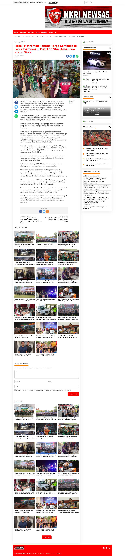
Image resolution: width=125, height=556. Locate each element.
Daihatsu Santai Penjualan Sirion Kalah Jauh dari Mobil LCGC (100, 87)
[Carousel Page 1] (96, 114)
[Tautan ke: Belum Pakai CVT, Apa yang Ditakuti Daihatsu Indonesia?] (87, 80)
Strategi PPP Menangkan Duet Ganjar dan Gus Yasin (95, 109)
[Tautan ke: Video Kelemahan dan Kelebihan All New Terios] (97, 60)
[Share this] (67, 56)
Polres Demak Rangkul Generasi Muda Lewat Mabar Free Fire (46, 281)
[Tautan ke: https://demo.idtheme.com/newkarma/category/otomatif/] (110, 48)
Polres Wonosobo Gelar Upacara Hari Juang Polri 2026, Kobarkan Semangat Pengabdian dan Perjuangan (24, 300)
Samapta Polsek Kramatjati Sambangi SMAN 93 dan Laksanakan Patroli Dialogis (56, 218)
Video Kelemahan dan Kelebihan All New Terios (95, 73)
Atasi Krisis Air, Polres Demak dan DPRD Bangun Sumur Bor (68, 300)
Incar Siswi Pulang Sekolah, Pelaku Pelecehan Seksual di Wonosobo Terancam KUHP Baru (24, 281)
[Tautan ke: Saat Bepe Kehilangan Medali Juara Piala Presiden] (97, 138)
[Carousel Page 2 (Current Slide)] (98, 114)
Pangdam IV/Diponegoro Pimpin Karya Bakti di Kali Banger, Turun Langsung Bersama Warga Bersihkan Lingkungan (24, 318)
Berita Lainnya (87, 207)
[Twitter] (44, 211)
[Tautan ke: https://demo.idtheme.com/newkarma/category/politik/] (110, 97)
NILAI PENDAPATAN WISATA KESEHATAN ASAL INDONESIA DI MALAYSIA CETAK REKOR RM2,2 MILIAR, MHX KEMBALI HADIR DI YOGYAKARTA (96, 200)
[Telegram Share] (74, 56)
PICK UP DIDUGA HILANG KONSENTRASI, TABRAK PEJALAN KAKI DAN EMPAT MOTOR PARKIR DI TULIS (46, 318)
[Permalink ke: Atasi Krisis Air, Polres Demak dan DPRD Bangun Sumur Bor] (68, 291)
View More (46, 537)
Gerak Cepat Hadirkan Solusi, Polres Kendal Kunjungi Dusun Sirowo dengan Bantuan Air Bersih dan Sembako (45, 355)
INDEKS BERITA (57, 553)
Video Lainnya (96, 207)
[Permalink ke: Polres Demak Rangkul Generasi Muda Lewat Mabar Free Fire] (46, 273)
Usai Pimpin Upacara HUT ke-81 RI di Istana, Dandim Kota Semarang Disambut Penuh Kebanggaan (68, 263)
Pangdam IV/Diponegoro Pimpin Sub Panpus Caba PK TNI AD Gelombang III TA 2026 (24, 245)
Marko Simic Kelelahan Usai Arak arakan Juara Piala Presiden (98, 159)
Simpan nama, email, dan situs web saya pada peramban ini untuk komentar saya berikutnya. (43, 390)
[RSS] (47, 211)
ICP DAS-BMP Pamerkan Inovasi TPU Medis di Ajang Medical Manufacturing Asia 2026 (97, 186)
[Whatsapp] (77, 56)
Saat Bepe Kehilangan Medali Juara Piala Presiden (97, 149)
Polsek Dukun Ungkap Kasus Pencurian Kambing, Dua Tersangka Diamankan (22, 355)
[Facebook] (40, 211)
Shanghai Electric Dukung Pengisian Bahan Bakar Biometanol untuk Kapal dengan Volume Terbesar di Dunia (95, 179)
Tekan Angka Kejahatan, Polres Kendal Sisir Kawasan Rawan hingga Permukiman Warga (45, 300)
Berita (15, 57)
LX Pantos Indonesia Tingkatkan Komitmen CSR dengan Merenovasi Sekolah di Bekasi (96, 192)
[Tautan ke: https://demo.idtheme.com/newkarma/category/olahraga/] (110, 127)
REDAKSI (35, 553)
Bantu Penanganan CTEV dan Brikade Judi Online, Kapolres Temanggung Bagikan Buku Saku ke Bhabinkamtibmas (68, 245)
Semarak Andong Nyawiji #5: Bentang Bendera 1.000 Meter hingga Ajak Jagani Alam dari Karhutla (45, 263)
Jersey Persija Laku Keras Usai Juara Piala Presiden (97, 154)
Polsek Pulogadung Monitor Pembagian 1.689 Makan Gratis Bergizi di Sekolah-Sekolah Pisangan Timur (31, 219)
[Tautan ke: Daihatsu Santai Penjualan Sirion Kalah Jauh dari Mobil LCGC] (87, 88)
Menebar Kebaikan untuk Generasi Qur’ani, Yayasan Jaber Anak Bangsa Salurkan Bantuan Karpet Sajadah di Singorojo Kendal (24, 263)
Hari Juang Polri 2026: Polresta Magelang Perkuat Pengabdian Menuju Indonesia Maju (67, 318)
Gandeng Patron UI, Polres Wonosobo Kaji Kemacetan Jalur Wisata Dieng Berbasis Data (68, 336)
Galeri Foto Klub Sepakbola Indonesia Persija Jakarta (97, 164)
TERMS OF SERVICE (45, 553)
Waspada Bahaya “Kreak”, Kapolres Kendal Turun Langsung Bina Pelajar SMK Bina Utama (46, 245)
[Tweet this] (70, 56)
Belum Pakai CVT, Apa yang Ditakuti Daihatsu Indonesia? (101, 79)
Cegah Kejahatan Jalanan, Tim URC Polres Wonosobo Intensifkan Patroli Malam (23, 336)
